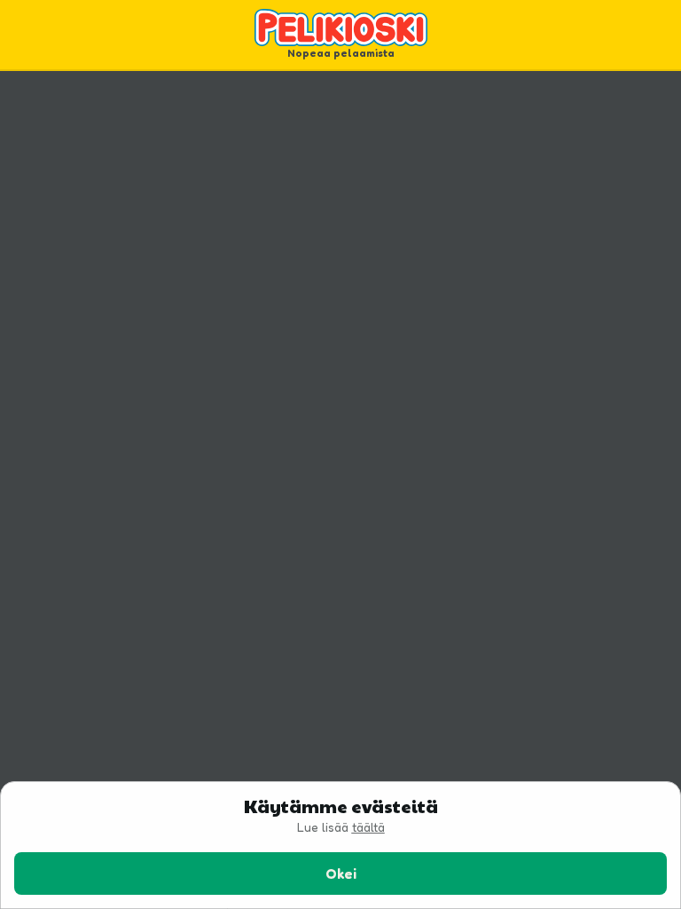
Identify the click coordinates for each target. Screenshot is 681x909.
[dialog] (340, 845)
